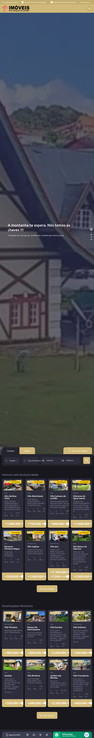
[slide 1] (91, 234)
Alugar (27, 450)
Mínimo (50, 460)
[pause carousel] (91, 229)
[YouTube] (34, 735)
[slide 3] (91, 239)
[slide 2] (91, 236)
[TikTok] (47, 735)
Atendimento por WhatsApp (35, 2)
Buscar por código (79, 450)
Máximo (69, 460)
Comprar (10, 450)
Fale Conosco (85, 2)
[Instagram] (27, 735)
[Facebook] (40, 735)
